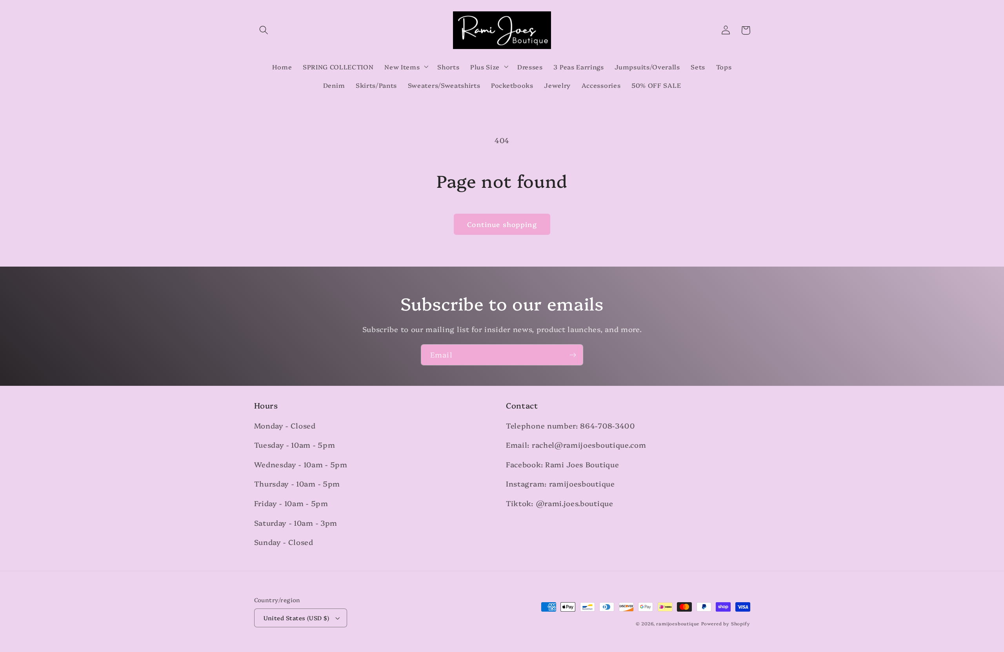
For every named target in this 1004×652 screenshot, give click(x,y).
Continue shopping (502, 224)
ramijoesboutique (677, 623)
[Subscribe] (573, 354)
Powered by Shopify (725, 623)
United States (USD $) (296, 618)
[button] (264, 30)
